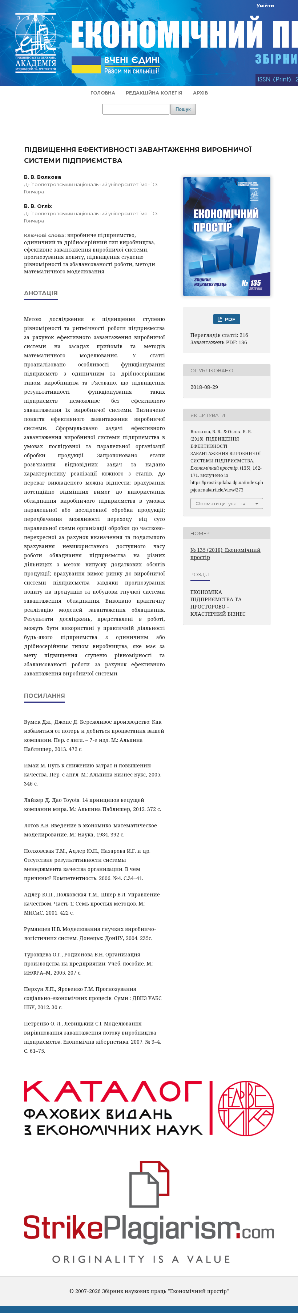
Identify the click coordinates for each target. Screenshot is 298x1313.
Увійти (265, 5)
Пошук (183, 109)
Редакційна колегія (154, 93)
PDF (229, 319)
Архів (200, 93)
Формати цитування (220, 503)
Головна (102, 93)
